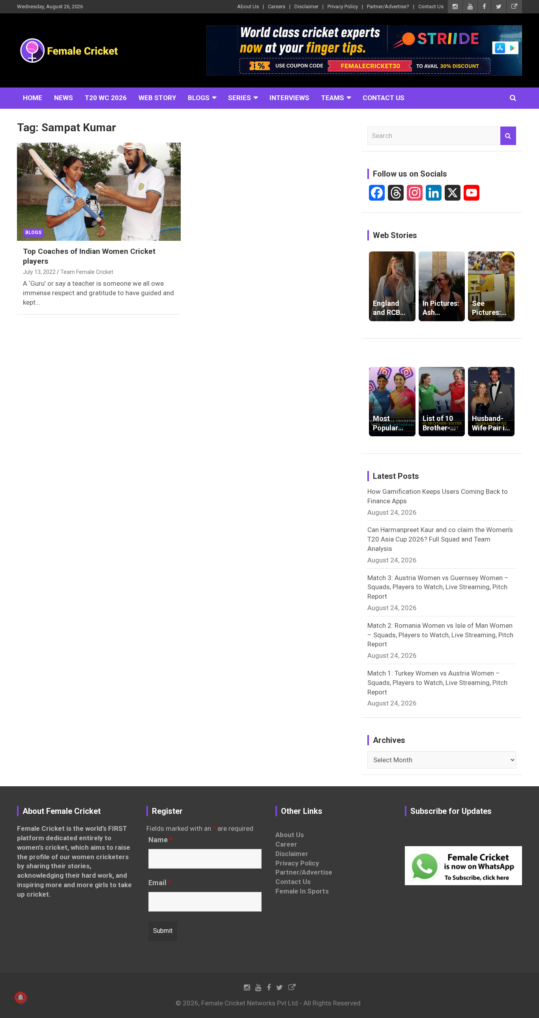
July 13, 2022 (39, 272)
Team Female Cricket (86, 272)
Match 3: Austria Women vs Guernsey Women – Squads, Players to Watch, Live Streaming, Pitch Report (438, 587)
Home (32, 98)
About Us (248, 6)
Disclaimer (306, 6)
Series (239, 98)
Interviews (289, 98)
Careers (276, 6)
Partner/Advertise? (388, 6)
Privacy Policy (343, 6)
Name (160, 840)
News (63, 98)
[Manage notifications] (20, 997)
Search (508, 136)
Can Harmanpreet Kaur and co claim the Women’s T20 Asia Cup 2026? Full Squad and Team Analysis (440, 539)
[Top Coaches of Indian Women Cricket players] (99, 192)
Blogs (199, 98)
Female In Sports (302, 891)
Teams (332, 98)
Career (286, 844)
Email (159, 883)
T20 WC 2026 (106, 98)
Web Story (157, 98)
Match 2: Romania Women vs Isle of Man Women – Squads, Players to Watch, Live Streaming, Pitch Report (440, 635)
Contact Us (431, 6)
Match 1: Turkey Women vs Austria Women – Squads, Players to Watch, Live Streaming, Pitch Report (437, 682)
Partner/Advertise (303, 872)
